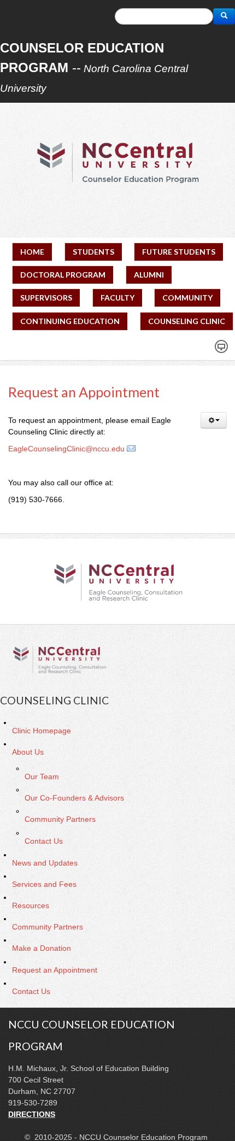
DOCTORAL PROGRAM (62, 274)
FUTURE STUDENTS (178, 251)
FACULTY (117, 297)
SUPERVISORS (46, 297)
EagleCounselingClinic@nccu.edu (66, 448)
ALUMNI (149, 274)
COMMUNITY (187, 297)
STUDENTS (93, 251)
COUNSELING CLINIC (186, 321)
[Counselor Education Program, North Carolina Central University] (117, 162)
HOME (32, 251)
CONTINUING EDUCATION (70, 321)
